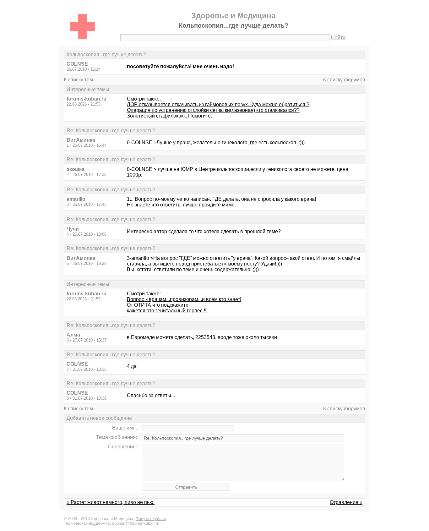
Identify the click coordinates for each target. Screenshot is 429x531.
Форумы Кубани (151, 518)
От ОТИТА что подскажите (157, 305)
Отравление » (346, 502)
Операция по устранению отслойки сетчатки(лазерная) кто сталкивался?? (213, 110)
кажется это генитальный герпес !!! (167, 310)
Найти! (339, 37)
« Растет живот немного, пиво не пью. (111, 502)
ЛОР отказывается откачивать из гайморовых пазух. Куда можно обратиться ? (218, 104)
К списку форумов (344, 79)
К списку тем (78, 79)
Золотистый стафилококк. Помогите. (169, 115)
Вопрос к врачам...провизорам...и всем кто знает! (184, 299)
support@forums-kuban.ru (135, 523)
